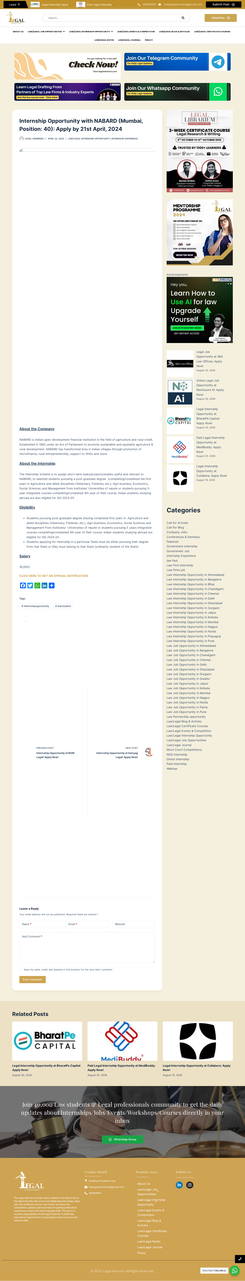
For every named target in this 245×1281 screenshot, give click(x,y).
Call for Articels (177, 523)
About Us (143, 1183)
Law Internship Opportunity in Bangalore (194, 579)
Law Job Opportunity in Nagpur (188, 697)
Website (120, 924)
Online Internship (178, 759)
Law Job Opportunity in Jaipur (187, 683)
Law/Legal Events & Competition (189, 731)
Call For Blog (175, 527)
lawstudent (63, 606)
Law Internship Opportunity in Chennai (193, 593)
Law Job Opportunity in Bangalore (190, 650)
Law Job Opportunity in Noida (187, 702)
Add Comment (32, 936)
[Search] (183, 18)
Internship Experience (124, 138)
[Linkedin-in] (179, 1185)
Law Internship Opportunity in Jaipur (191, 612)
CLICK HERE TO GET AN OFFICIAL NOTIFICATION (53, 576)
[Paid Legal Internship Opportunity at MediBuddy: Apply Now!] (122, 1041)
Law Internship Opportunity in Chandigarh (195, 589)
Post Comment (32, 979)
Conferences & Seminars (183, 537)
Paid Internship (177, 764)
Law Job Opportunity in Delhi (187, 664)
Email (73, 924)
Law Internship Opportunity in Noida (191, 631)
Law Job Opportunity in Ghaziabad (190, 669)
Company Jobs (177, 532)
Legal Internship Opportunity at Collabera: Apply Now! (211, 470)
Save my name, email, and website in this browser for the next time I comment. (68, 969)
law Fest (172, 560)
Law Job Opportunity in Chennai (189, 660)
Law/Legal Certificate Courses (187, 726)
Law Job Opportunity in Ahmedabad (191, 645)
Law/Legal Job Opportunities (186, 740)
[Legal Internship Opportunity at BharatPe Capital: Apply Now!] (47, 1041)
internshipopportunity (35, 606)
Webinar (172, 768)
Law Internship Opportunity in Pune (191, 641)
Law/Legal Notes (148, 1241)
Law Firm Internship (180, 565)
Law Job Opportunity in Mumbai (189, 693)
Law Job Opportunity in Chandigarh (191, 655)
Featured (172, 541)
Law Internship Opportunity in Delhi (191, 598)
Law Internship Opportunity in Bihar (191, 584)
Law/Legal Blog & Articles (184, 721)
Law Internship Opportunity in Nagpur (192, 626)
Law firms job (176, 570)
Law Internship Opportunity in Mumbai (193, 622)
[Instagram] (189, 1185)
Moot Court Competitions (184, 749)
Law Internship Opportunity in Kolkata (192, 617)
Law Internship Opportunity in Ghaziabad (194, 603)
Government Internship (182, 546)
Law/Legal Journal (179, 745)
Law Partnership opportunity (186, 716)
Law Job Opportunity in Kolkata (188, 688)
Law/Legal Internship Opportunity (89, 138)
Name (26, 924)
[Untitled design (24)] (200, 310)
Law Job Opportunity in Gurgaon (189, 674)
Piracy (141, 1253)
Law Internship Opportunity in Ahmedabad (195, 575)
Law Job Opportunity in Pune (186, 712)
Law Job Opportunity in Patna (187, 707)
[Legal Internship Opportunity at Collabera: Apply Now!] (198, 1041)
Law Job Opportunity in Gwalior (188, 678)
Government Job (178, 551)
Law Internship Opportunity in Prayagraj (194, 636)
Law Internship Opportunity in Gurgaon (193, 608)
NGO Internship (177, 754)
